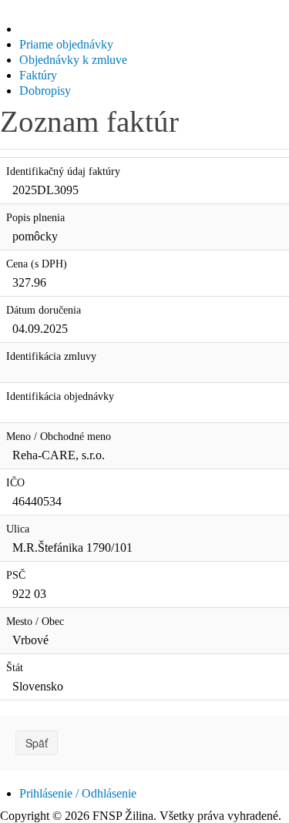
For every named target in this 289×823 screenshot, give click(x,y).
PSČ (15, 575)
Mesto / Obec (35, 621)
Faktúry (38, 75)
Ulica (17, 529)
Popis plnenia (35, 217)
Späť (36, 743)
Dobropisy (45, 90)
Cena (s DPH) (36, 264)
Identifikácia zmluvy (51, 356)
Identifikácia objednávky (60, 396)
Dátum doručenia (43, 310)
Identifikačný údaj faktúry (63, 171)
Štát (14, 668)
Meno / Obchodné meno (58, 436)
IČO (15, 483)
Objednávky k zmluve (73, 59)
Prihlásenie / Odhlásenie (77, 793)
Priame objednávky (66, 44)
